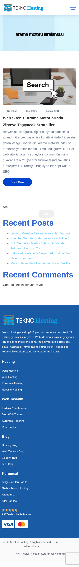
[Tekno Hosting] (24, 7)
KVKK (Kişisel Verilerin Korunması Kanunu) (39, 553)
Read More (18, 182)
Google (49, 111)
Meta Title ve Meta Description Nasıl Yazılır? (40, 263)
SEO (56, 111)
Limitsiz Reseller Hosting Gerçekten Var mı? (40, 233)
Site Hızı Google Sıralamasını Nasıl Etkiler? (40, 238)
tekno (14, 111)
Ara (5, 207)
